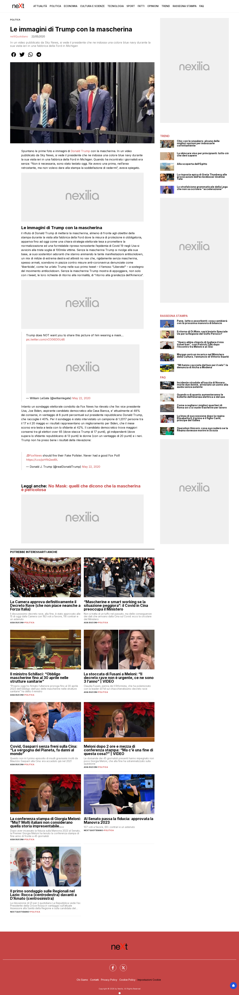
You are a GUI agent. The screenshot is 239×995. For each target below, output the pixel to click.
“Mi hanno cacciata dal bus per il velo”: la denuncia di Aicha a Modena (202, 366)
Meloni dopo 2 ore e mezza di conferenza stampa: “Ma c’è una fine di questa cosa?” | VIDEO (118, 750)
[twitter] (22, 57)
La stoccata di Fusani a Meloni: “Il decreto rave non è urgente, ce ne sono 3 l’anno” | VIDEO (119, 677)
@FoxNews (34, 455)
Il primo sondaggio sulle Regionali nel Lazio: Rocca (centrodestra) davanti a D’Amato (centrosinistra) (43, 894)
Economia (70, 6)
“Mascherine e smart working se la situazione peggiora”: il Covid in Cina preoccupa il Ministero (116, 605)
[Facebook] (110, 965)
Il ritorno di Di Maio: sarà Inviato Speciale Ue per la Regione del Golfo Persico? (202, 333)
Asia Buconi (16, 622)
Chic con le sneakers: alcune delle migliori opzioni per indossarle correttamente (198, 143)
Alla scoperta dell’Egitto (192, 164)
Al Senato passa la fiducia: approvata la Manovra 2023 (118, 820)
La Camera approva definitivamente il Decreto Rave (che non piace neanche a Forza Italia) (45, 605)
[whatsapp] (30, 57)
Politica (55, 6)
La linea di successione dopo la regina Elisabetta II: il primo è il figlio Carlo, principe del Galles (200, 418)
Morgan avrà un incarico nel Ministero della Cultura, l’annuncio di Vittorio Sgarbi (203, 355)
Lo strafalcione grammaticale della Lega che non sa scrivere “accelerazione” (202, 188)
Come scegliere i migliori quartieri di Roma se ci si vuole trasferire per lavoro (202, 406)
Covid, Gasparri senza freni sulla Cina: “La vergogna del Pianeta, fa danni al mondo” (43, 750)
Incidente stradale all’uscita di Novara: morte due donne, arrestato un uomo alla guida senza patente (202, 385)
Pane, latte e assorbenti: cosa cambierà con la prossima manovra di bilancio (202, 322)
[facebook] (13, 57)
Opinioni (153, 6)
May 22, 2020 (81, 398)
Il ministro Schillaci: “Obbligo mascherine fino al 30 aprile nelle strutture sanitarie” (39, 677)
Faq (201, 6)
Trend (165, 6)
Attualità (40, 6)
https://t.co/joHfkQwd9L (42, 459)
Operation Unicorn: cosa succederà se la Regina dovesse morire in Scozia (202, 429)
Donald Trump (80, 151)
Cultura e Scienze (92, 6)
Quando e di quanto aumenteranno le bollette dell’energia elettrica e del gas (201, 396)
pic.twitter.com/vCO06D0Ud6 (45, 339)
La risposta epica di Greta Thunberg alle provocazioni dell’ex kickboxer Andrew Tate (202, 177)
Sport (130, 6)
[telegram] (38, 57)
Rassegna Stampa (184, 6)
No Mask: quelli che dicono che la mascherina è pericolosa (80, 487)
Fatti (141, 6)
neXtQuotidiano (19, 36)
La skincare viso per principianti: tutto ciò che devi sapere (203, 154)
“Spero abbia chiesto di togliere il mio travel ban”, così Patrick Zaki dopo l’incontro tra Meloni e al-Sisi (200, 344)
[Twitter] (121, 965)
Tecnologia (115, 6)
